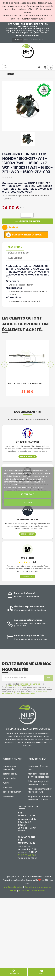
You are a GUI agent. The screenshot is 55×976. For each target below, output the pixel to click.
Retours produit (10, 773)
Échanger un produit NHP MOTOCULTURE (38, 783)
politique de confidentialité (19, 685)
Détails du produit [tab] (19, 252)
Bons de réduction (12, 791)
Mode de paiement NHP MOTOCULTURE (40, 790)
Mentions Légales (13, 886)
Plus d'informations (12, 487)
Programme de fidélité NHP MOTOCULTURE (39, 798)
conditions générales (30, 684)
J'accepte (27, 502)
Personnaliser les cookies (33, 487)
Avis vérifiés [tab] (15, 257)
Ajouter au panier (29, 221)
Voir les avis (27, 577)
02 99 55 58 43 (14, 973)
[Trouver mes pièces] (50, 67)
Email (41, 973)
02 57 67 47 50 (26, 855)
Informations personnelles (9, 768)
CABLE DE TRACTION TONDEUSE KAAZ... (25, 383)
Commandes (9, 778)
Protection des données (31, 890)
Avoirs (6, 782)
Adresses (7, 787)
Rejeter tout (27, 494)
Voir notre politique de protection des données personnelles (26, 692)
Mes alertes (8, 796)
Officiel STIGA (27, 534)
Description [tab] (15, 247)
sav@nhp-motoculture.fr (33, 18)
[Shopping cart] (44, 67)
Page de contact (27, 858)
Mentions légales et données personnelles (39, 775)
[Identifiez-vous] (39, 67)
